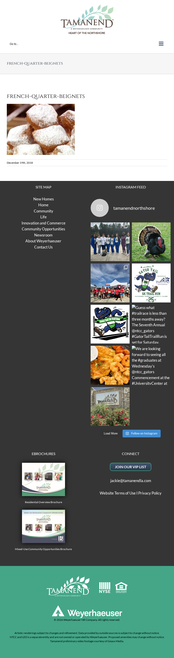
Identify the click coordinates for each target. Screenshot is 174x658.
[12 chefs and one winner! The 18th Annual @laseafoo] (110, 365)
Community (43, 211)
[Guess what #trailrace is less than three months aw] (151, 324)
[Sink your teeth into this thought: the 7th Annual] (151, 282)
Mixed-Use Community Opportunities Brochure (43, 549)
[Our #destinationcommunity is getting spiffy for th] (110, 406)
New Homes (43, 199)
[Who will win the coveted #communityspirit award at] (110, 282)
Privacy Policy (150, 493)
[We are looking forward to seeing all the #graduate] (151, 365)
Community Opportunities (43, 229)
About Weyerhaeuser (43, 241)
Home (43, 204)
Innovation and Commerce (43, 223)
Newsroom (43, 235)
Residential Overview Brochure (43, 502)
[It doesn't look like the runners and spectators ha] (110, 241)
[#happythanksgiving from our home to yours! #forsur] (151, 241)
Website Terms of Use (118, 493)
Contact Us (43, 247)
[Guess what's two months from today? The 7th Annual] (110, 324)
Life (43, 216)
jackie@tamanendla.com (130, 480)
